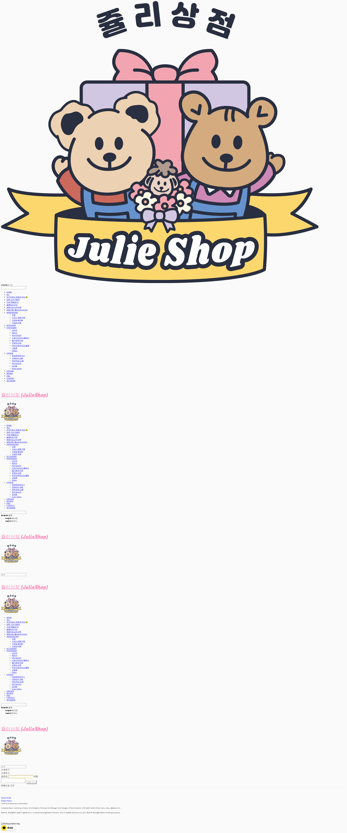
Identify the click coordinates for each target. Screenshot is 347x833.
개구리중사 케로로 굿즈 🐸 (17, 297)
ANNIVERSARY (12, 312)
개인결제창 (11, 381)
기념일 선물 (16, 322)
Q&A (8, 376)
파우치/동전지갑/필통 (20, 345)
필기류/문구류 (17, 340)
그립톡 (14, 348)
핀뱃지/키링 (16, 343)
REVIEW (10, 373)
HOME (9, 292)
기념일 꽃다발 (17, 320)
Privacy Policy (6, 800)
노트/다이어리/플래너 (20, 338)
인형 (13, 315)
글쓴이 (4, 776)
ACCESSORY (11, 325)
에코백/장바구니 (18, 355)
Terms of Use (6, 797)
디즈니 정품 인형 (18, 317)
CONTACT (10, 378)
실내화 (14, 366)
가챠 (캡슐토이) (13, 302)
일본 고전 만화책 (13, 299)
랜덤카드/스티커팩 (14, 307)
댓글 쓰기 (32, 782)
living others (17, 368)
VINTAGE (10, 371)
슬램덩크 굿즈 (12, 305)
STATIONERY (12, 327)
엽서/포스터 (16, 335)
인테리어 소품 (17, 358)
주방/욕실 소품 (18, 361)
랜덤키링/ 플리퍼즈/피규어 (17, 310)
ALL (8, 294)
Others (14, 351)
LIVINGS (10, 353)
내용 (36, 776)
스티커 (14, 330)
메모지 (14, 332)
